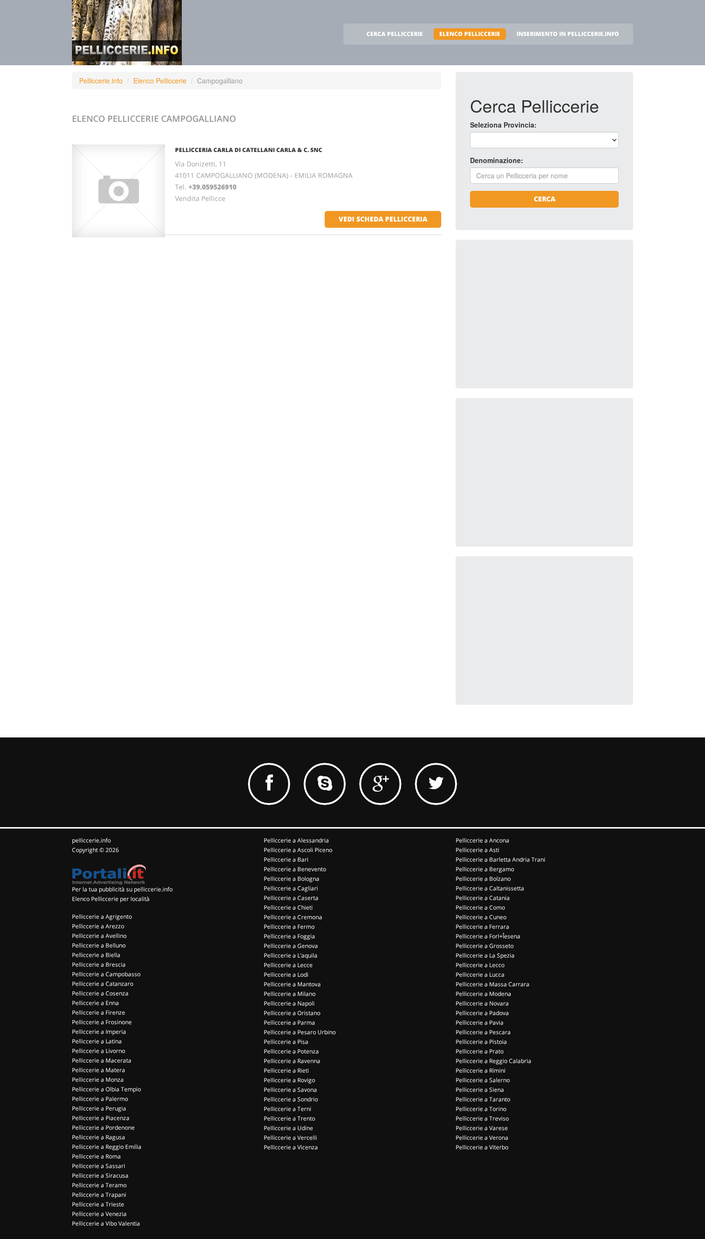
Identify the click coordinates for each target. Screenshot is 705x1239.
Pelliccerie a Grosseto (485, 946)
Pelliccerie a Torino (481, 1109)
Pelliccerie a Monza (98, 1079)
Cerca (544, 198)
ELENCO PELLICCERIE (469, 34)
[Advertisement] (542, 314)
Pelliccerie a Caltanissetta (490, 888)
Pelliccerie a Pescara (483, 1032)
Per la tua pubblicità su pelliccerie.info (122, 889)
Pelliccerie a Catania (483, 898)
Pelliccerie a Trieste (98, 1204)
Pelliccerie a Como (480, 907)
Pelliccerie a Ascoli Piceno (298, 850)
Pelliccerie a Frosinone (102, 1022)
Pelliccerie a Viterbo (482, 1147)
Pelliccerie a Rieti (286, 1070)
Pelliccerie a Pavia (480, 1022)
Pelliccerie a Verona (482, 1138)
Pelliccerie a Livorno (98, 1051)
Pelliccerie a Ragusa (98, 1137)
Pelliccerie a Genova (291, 946)
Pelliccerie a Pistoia (481, 1042)
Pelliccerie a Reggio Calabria (493, 1061)
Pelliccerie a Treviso (482, 1118)
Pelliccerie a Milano (290, 994)
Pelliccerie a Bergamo (485, 869)
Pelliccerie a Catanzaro (102, 984)
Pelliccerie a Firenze (98, 1012)
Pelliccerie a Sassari (98, 1166)
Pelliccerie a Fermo (289, 927)
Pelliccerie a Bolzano (483, 879)
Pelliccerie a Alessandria (296, 840)
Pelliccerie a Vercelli (290, 1138)
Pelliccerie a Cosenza (100, 993)
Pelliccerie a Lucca (480, 974)
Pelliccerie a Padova (482, 1013)
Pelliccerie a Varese (482, 1128)
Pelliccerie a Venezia (99, 1214)
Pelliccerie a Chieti (288, 907)
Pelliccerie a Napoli (289, 1003)
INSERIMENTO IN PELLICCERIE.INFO (568, 34)
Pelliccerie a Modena (483, 994)
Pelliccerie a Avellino (99, 936)
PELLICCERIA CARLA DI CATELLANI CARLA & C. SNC (248, 150)
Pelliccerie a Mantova (292, 984)
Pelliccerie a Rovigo (289, 1080)
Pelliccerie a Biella (96, 955)
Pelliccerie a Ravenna (292, 1061)
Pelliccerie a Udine (288, 1128)
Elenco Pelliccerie (160, 80)
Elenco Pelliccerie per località (111, 899)
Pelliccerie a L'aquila (290, 955)
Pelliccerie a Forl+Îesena (488, 936)
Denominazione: (496, 160)
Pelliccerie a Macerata (101, 1060)
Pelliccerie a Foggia (289, 936)
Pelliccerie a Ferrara (482, 927)
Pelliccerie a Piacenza (100, 1118)
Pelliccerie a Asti (477, 850)
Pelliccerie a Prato (480, 1051)
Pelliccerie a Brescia (99, 964)
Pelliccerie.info (101, 80)
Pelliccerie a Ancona (482, 840)
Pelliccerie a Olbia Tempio (106, 1089)
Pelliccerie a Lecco (480, 965)
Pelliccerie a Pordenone (103, 1127)
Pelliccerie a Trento (289, 1118)
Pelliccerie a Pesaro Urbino (300, 1032)
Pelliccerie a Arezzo (98, 926)
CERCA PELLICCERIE (394, 34)
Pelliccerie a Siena (480, 1090)
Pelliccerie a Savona (290, 1090)
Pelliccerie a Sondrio (291, 1099)
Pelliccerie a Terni (287, 1109)
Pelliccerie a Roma (96, 1156)
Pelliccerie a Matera (98, 1070)
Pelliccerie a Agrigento (102, 916)
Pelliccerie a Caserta (291, 898)
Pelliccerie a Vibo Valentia (106, 1223)
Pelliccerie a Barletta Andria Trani (500, 859)
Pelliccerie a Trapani (99, 1195)
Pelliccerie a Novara (482, 1003)
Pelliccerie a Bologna (291, 879)
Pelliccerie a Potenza (291, 1051)
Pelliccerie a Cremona (293, 917)
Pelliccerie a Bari (286, 859)
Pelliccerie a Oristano (292, 1013)
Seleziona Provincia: (503, 124)
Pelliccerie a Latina (97, 1041)
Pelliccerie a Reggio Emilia (106, 1147)
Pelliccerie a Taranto (483, 1099)
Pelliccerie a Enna (95, 1003)
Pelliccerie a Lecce (288, 965)
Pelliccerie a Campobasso (106, 974)
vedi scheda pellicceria (383, 218)
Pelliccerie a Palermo (100, 1099)
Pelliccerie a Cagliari (291, 888)
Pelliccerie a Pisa (286, 1042)
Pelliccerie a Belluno (99, 945)
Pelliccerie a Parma (289, 1022)
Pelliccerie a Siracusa (100, 1175)
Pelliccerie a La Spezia (485, 955)
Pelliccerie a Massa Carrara (492, 984)
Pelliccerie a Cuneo (481, 917)
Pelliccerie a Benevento (295, 869)
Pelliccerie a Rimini (480, 1070)
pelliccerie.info (91, 840)
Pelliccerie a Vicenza (291, 1147)
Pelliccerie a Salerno (483, 1080)
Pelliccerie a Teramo (99, 1185)
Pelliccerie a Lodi (286, 974)
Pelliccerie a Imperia (99, 1032)
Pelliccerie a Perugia (99, 1108)
